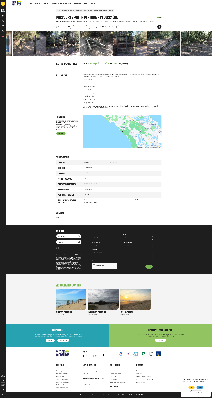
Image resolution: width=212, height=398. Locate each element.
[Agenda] (3, 10)
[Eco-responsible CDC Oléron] (150, 354)
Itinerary (60, 133)
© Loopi (159, 147)
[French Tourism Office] (121, 354)
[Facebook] (159, 27)
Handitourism (114, 386)
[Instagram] (3, 380)
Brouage (85, 373)
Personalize (196, 392)
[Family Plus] (135, 354)
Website (60, 242)
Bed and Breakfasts (115, 373)
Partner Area (140, 368)
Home (29, 3)
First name (126, 235)
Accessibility (63, 340)
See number (61, 236)
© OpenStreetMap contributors (150, 147)
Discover (37, 3)
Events (85, 381)
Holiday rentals (114, 376)
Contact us (117, 394)
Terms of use (83, 394)
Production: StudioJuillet (136, 394)
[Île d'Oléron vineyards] (143, 354)
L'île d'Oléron (60, 365)
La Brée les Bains (61, 385)
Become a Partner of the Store (145, 379)
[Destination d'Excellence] (128, 354)
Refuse (200, 387)
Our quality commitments (105, 394)
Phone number (127, 242)
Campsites (113, 370)
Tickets (92, 3)
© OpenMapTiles (139, 147)
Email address (96, 242)
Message (94, 249)
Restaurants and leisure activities (93, 378)
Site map (124, 394)
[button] (8, 42)
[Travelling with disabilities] (3, 31)
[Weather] (3, 21)
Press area (139, 373)
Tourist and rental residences (118, 382)
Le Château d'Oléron (62, 373)
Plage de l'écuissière (64, 312)
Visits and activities (88, 386)
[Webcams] (3, 16)
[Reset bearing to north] (159, 141)
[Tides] (3, 26)
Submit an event (141, 382)
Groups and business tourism (144, 370)
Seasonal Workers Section (143, 376)
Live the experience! (80, 3)
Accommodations (115, 365)
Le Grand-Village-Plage (63, 368)
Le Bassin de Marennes (89, 365)
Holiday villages (114, 379)
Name (93, 235)
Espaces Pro (140, 365)
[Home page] (16, 3)
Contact (50, 340)
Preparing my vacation (68, 10)
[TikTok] (3, 394)
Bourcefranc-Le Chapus (90, 368)
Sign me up (160, 340)
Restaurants (86, 384)
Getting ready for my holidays (61, 3)
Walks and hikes (88, 10)
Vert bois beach (127, 312)
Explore (45, 3)
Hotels (111, 368)
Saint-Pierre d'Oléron (62, 379)
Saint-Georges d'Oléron (63, 382)
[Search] (3, 4)
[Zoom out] (159, 138)
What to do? (79, 10)
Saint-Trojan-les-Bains (62, 370)
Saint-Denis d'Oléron (62, 387)
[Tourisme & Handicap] (158, 354)
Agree (191, 387)
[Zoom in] (159, 135)
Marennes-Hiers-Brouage (90, 370)
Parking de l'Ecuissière (97, 312)
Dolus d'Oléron (60, 376)
